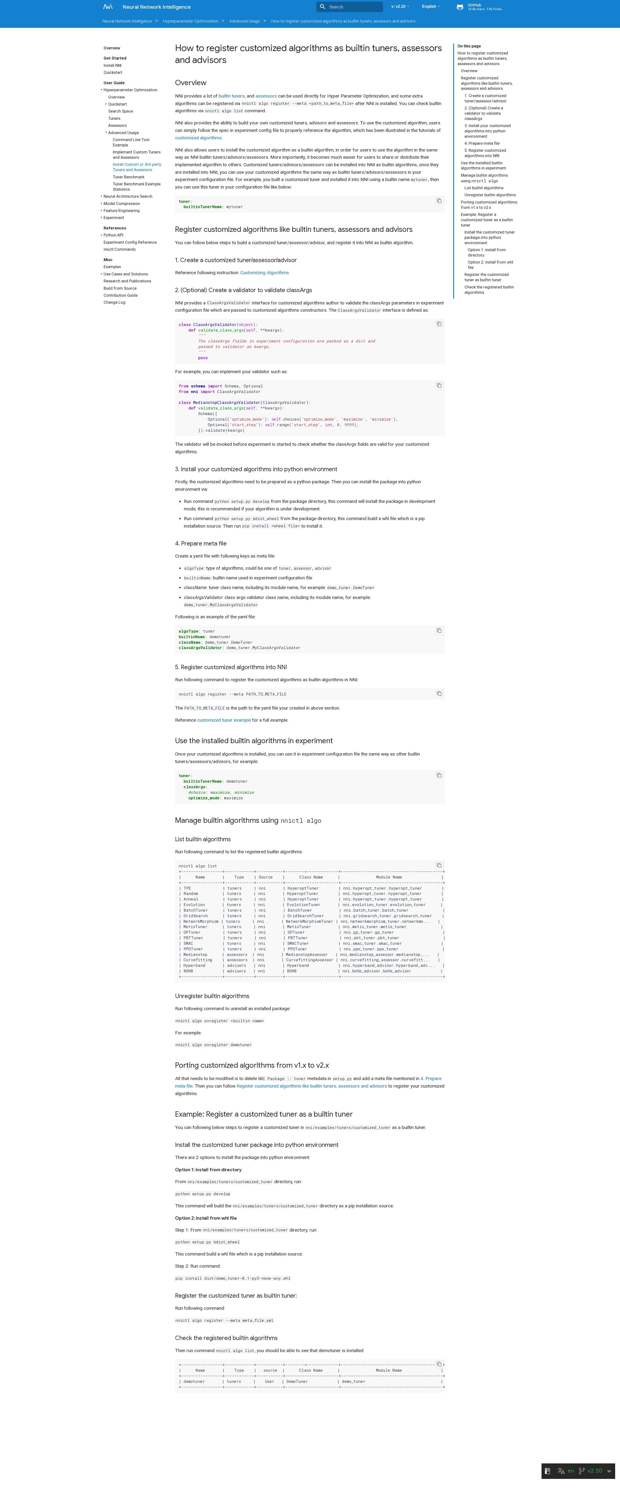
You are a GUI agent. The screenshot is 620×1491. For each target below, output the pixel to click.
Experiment (114, 217)
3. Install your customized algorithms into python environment (488, 131)
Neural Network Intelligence (130, 21)
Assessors (117, 125)
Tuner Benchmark (128, 176)
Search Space (120, 111)
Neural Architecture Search (128, 196)
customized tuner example (224, 720)
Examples (112, 266)
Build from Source (120, 288)
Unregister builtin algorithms (490, 194)
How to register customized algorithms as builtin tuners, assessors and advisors (343, 21)
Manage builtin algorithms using (484, 178)
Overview (112, 47)
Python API (113, 235)
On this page (469, 46)
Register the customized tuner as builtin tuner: (487, 277)
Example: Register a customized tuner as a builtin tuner (487, 219)
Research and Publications (127, 281)
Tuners (114, 118)
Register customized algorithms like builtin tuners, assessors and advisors (486, 83)
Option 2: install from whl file (490, 265)
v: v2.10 (398, 6)
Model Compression (122, 203)
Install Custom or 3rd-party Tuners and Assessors (137, 167)
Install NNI (113, 65)
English (429, 6)
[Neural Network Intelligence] (108, 6)
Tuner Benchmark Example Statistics (137, 187)
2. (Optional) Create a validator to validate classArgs (484, 113)
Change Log (114, 302)
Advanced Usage (248, 21)
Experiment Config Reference (130, 242)
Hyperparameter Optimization (194, 21)
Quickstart (113, 72)
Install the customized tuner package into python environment (490, 237)
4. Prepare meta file (482, 143)
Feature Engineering (122, 210)
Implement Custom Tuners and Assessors (137, 155)
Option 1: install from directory (487, 252)
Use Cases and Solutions (126, 274)
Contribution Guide (121, 295)
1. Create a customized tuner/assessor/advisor (486, 98)
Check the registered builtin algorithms (489, 290)
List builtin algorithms (484, 187)
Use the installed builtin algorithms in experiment (483, 165)
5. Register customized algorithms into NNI (485, 153)
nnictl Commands (120, 249)
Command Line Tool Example (131, 142)
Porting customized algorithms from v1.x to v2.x (489, 205)
